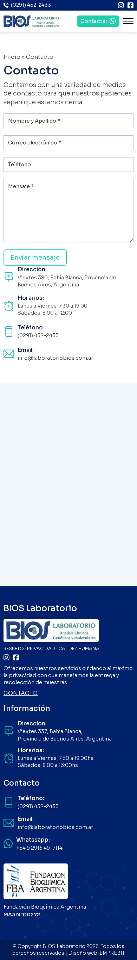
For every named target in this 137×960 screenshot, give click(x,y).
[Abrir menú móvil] (128, 21)
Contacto (22, 783)
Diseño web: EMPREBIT (96, 953)
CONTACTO (21, 693)
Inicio (12, 57)
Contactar (94, 21)
